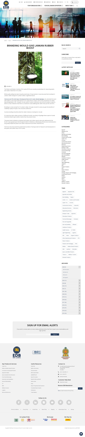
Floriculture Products (66, 149)
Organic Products (65, 166)
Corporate (76, 205)
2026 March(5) (65, 272)
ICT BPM (73, 230)
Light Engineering (65, 162)
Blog (10, 40)
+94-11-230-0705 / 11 (64, 372)
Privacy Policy (25, 409)
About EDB (68, 5)
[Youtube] (52, 402)
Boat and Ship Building (6, 381)
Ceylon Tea (64, 138)
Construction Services (66, 141)
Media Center (33, 381)
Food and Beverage (66, 150)
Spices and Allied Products (68, 252)
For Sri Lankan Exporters (52, 5)
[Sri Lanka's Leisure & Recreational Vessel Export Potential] (65, 96)
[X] (27, 402)
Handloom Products (66, 158)
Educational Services (66, 143)
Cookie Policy (34, 409)
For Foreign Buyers (34, 5)
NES (62, 165)
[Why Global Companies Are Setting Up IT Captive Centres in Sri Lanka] (65, 85)
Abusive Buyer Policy (62, 409)
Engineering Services (66, 146)
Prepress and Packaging (67, 243)
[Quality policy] (36, 352)
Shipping (52, 409)
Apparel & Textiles (5, 372)
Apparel (63, 129)
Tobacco (64, 180)
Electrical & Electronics (6, 392)
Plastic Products (65, 169)
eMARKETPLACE (34, 374)
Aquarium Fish (65, 131)
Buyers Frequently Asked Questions (37, 385)
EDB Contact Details (34, 372)
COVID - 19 (64, 199)
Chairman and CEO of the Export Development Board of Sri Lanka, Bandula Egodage (24, 99)
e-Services (75, 2)
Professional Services (66, 174)
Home (5, 40)
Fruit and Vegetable (66, 153)
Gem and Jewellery (66, 155)
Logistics (64, 163)
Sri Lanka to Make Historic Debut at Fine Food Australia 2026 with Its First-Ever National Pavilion (75, 76)
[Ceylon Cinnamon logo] (22, 420)
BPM (3, 385)
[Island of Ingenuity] (31, 420)
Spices (63, 178)
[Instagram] (43, 402)
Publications (33, 390)
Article (63, 132)
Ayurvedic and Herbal (66, 134)
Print (76, 243)
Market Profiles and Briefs (36, 379)
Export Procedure (34, 377)
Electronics (75, 208)
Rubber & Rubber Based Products (8, 368)
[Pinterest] (60, 402)
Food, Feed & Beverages (6, 377)
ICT (2, 383)
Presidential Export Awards (36, 388)
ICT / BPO (64, 161)
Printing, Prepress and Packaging (69, 172)
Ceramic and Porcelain (66, 137)
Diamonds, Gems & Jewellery (7, 379)
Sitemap (72, 409)
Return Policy (44, 409)
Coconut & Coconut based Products (9, 370)
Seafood (63, 177)
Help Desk (33, 366)
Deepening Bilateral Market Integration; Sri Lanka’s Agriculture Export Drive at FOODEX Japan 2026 (75, 108)
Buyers (72, 197)
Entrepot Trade (65, 147)
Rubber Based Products (73, 246)
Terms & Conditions (15, 409)
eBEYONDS (78, 427)
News (67, 235)
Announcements (34, 370)
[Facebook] (18, 402)
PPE (62, 168)
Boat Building (65, 135)
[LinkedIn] (35, 402)
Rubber (63, 175)
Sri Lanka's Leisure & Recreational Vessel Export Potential (75, 98)
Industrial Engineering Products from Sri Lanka (74, 119)
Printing (63, 171)
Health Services (65, 159)
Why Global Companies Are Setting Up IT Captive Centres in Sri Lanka (75, 88)
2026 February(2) (66, 269)
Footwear (64, 152)
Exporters (73, 213)
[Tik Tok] (69, 402)
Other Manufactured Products (69, 238)
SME (63, 249)
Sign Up (78, 62)
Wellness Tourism (65, 181)
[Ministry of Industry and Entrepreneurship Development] (65, 353)
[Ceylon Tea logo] (16, 420)
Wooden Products (66, 183)
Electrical (63, 144)
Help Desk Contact (63, 382)
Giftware (63, 156)
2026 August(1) (65, 277)
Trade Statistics (34, 392)
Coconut (63, 140)
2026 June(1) (65, 274)
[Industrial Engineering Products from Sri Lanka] (65, 117)
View (59, 390)
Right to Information (35, 368)
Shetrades (74, 249)
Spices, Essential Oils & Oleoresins (8, 374)
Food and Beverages (67, 219)
